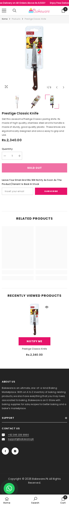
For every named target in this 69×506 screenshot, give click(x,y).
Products (16, 19)
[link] (18, 272)
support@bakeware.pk (21, 439)
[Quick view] (46, 307)
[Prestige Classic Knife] (34, 319)
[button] (57, 87)
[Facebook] (5, 451)
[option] (34, 58)
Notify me (34, 341)
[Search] (14, 10)
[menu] (4, 10)
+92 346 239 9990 (18, 434)
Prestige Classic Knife (34, 348)
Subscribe (51, 191)
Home (5, 19)
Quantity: (7, 148)
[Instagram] (15, 451)
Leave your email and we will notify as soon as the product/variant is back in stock (32, 182)
